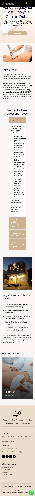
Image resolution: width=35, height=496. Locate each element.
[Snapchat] (10, 456)
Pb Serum (10, 392)
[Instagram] (3, 456)
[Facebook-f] (7, 456)
